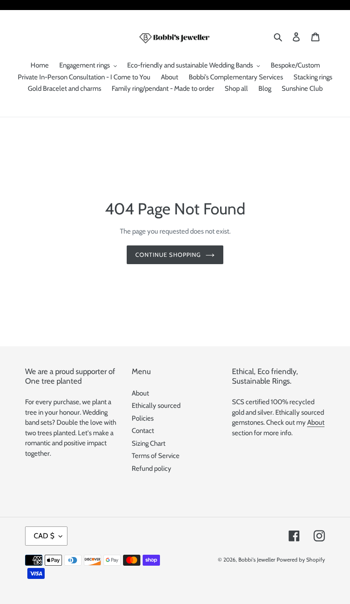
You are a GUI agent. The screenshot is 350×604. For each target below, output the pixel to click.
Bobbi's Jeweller (256, 559)
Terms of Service (156, 456)
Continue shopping (168, 254)
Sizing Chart (148, 443)
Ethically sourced (156, 405)
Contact (143, 431)
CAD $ (44, 535)
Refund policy (151, 468)
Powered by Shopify (301, 559)
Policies (143, 418)
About (140, 393)
